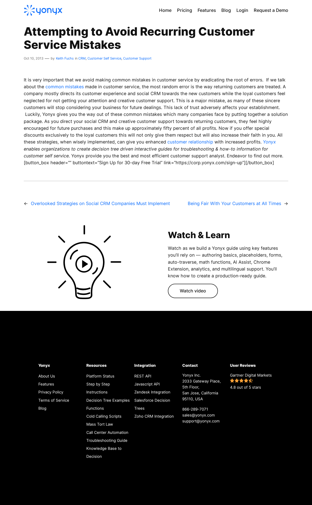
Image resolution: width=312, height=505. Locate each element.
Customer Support (137, 58)
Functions (95, 408)
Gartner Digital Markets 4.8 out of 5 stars (251, 381)
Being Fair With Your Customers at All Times (234, 203)
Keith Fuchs (65, 58)
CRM (82, 58)
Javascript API (147, 384)
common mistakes (64, 86)
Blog (42, 408)
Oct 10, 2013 (33, 58)
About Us (46, 376)
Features (46, 384)
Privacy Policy (50, 392)
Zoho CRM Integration (154, 416)
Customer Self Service (104, 58)
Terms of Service (53, 400)
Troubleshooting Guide (106, 440)
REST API (142, 376)
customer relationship (190, 142)
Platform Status (100, 376)
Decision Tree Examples (108, 400)
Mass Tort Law (99, 424)
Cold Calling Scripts (104, 416)
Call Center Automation (107, 432)
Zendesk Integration (152, 392)
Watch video (193, 291)
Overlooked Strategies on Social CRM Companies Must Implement (100, 203)
